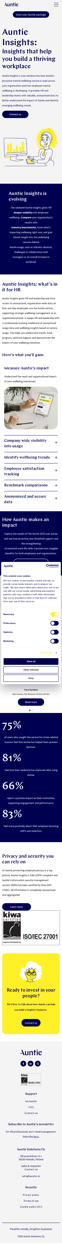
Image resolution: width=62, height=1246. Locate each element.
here (36, 1136)
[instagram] (38, 1063)
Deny (31, 678)
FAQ (31, 1107)
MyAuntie (31, 1101)
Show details (46, 652)
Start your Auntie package (31, 14)
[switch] (54, 623)
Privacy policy (31, 1195)
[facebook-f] (23, 1063)
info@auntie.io (31, 1176)
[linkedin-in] (30, 1063)
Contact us (31, 1023)
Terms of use (31, 1201)
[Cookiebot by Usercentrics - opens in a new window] (46, 566)
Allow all (31, 661)
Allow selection (31, 670)
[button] (29, 710)
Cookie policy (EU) (31, 1207)
